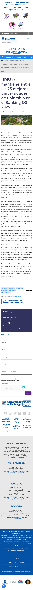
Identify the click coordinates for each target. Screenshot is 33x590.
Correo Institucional (27, 419)
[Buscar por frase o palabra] (30, 33)
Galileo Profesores (16, 419)
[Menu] (28, 39)
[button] (4, 586)
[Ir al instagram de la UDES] (9, 413)
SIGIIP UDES (16, 428)
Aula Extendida (16, 426)
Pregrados (13, 457)
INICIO (16, 559)
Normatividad (27, 425)
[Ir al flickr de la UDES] (23, 413)
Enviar (28, 393)
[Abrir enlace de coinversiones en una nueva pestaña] (20, 582)
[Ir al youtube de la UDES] (19, 413)
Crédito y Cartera (6, 428)
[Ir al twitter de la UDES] (14, 413)
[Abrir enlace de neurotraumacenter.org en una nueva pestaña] (5, 582)
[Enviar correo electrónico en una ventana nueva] (16, 550)
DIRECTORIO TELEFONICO (16, 567)
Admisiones (6, 421)
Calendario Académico (6, 419)
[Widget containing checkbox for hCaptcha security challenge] (14, 388)
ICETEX (6, 431)
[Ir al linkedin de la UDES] (28, 413)
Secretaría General (27, 422)
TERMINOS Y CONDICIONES (16, 563)
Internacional (8, 57)
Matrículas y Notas (6, 425)
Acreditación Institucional (27, 428)
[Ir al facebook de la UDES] (4, 413)
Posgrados (21, 457)
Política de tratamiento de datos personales (16, 382)
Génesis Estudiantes (16, 422)
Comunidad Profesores (8, 288)
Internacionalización (15, 296)
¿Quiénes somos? (22, 57)
